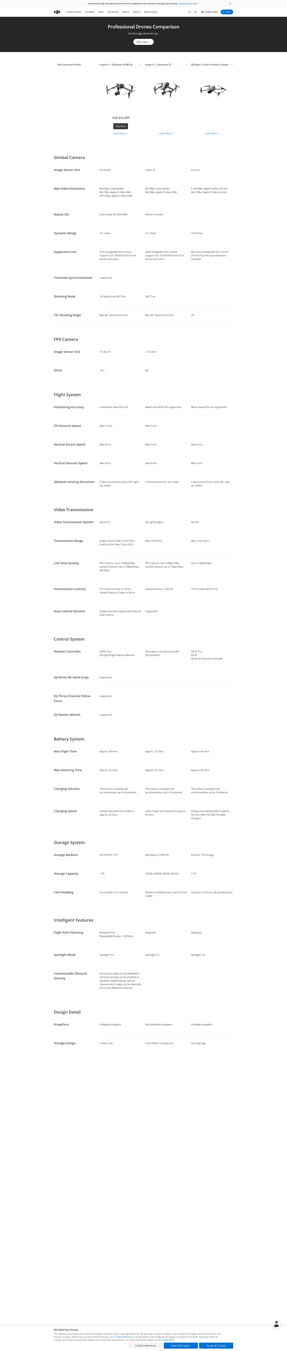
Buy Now (121, 126)
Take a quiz (142, 42)
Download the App (188, 3)
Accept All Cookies (216, 1345)
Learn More (119, 133)
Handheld (89, 11)
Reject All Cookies (180, 1345)
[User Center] (196, 12)
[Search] (190, 12)
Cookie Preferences (124, 1336)
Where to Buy (150, 11)
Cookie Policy (168, 1339)
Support (137, 11)
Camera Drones (73, 11)
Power (101, 11)
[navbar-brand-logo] (61, 12)
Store (228, 11)
